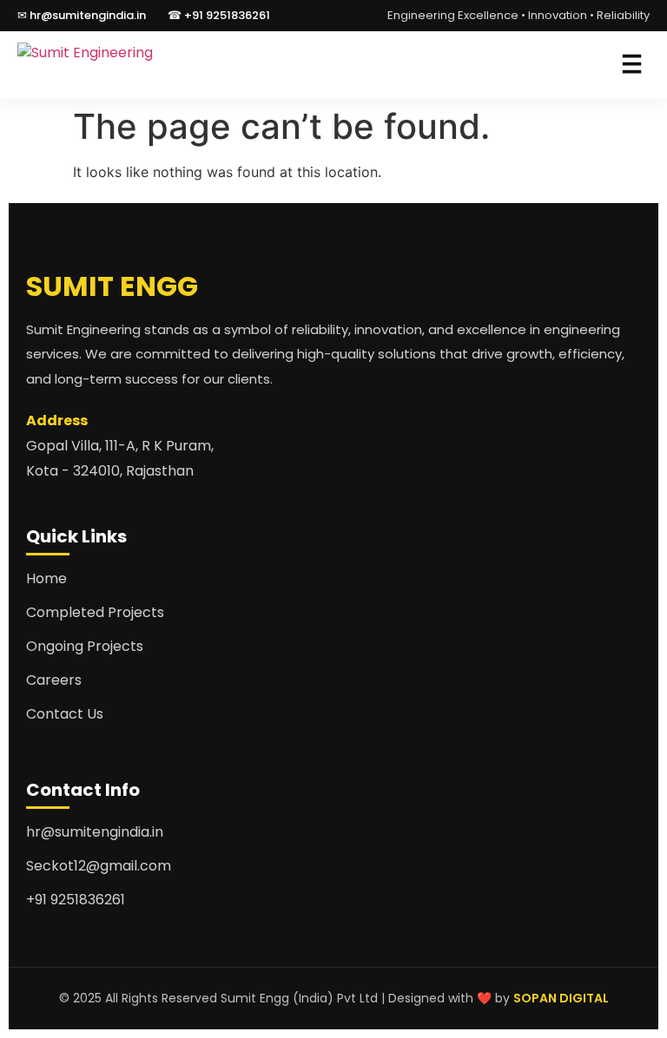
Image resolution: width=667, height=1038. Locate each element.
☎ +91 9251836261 (219, 15)
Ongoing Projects (84, 646)
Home (46, 578)
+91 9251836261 (75, 900)
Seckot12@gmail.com (98, 866)
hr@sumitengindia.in (94, 832)
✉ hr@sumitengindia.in (81, 15)
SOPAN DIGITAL (561, 998)
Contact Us (64, 714)
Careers (54, 680)
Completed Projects (95, 612)
